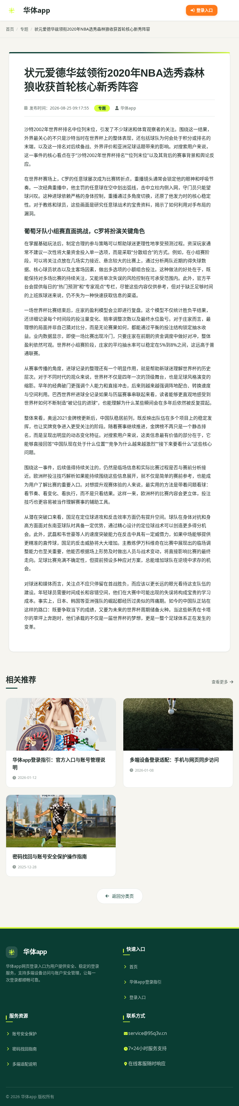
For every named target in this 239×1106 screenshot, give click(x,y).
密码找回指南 (24, 1049)
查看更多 (220, 682)
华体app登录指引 (145, 982)
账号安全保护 (24, 1033)
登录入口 (137, 997)
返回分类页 (123, 896)
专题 (24, 29)
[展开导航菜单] (227, 10)
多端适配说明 (24, 1064)
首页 (10, 29)
